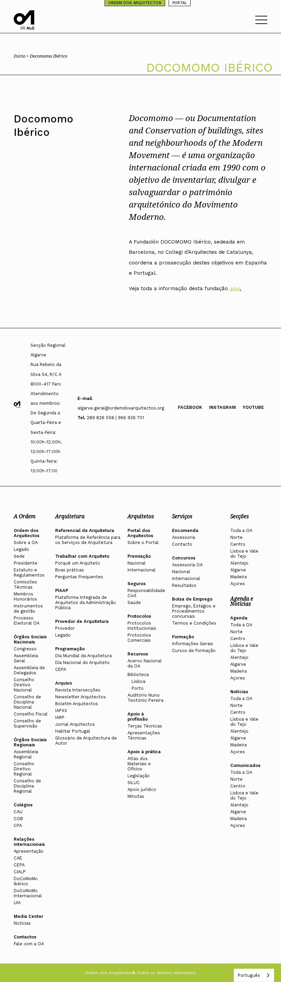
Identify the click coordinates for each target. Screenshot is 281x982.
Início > (22, 56)
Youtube (253, 407)
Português (248, 975)
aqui (235, 288)
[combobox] (254, 975)
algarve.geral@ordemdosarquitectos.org (120, 408)
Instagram (222, 407)
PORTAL (179, 3)
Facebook (190, 407)
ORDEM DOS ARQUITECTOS (134, 3)
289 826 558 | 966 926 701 (115, 417)
